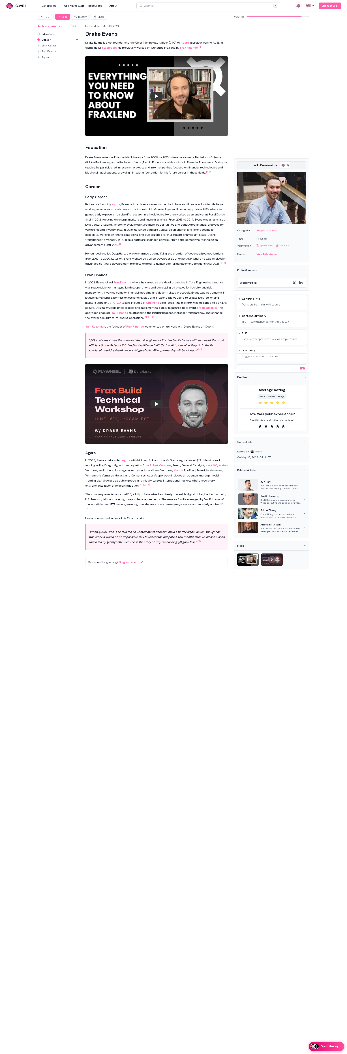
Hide (74, 26)
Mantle (178, 470)
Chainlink (152, 303)
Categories (49, 6)
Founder (262, 238)
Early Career (49, 45)
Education (48, 34)
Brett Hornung (269, 496)
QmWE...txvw (266, 245)
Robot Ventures (160, 465)
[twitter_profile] (294, 282)
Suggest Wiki (330, 5)
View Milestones (266, 254)
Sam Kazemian (95, 326)
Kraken (223, 465)
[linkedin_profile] (300, 282)
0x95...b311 (284, 245)
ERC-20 (115, 303)
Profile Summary (247, 270)
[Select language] (310, 5)
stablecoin (109, 48)
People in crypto (266, 230)
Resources (95, 6)
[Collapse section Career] (77, 40)
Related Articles (246, 470)
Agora (45, 57)
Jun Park (265, 481)
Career (46, 39)
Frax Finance (49, 51)
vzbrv (258, 451)
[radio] (260, 402)
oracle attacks (207, 308)
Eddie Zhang (268, 510)
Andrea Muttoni (270, 524)
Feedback (243, 377)
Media (241, 545)
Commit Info (244, 442)
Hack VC (211, 465)
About (113, 6)
